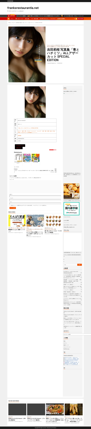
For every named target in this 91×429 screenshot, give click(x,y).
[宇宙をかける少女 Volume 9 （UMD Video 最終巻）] (17, 409)
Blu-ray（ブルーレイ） (44, 18)
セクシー (19, 131)
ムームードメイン (67, 216)
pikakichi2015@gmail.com (52, 63)
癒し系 (63, 46)
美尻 (66, 46)
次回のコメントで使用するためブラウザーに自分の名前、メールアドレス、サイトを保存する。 (29, 205)
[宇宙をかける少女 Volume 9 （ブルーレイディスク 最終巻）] (36, 409)
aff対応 (19, 132)
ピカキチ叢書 (66, 220)
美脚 (68, 46)
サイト (10, 201)
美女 (65, 46)
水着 (61, 46)
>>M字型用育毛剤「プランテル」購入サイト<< (72, 252)
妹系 (58, 46)
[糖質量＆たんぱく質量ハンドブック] (17, 220)
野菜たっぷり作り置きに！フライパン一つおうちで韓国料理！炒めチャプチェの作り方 (55, 420)
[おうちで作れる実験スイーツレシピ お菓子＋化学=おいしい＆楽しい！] (35, 220)
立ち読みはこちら (20, 145)
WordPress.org (66, 348)
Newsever (49, 427)
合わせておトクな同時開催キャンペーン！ (52, 46)
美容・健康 (27, 18)
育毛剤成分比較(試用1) (68, 272)
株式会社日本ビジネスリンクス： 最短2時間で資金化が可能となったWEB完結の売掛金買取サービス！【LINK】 (72, 303)
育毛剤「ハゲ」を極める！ (69, 284)
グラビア (28, 131)
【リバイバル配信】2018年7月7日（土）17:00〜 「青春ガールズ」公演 (45, 170)
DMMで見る (18, 147)
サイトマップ (53, 18)
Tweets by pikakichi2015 (68, 355)
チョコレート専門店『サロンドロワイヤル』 (72, 200)
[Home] (8, 19)
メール (11, 198)
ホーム (12, 18)
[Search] (74, 19)
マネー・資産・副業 (34, 18)
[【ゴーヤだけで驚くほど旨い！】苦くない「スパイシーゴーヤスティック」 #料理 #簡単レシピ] (74, 409)
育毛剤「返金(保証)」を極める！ (70, 291)
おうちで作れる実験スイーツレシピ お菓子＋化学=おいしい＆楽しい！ (35, 233)
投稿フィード (66, 345)
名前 (10, 194)
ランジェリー (33, 131)
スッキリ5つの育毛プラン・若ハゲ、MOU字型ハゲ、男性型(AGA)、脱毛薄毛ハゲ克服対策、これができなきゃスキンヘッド (73, 276)
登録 (64, 341)
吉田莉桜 (19, 135)
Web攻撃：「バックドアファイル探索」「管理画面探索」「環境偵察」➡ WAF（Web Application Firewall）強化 (72, 281)
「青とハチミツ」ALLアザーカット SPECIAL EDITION (28, 128)
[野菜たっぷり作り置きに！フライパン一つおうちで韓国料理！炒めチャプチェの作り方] (55, 409)
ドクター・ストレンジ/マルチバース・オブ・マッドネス (24, 170)
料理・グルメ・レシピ (19, 18)
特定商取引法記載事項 (61, 18)
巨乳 (59, 46)
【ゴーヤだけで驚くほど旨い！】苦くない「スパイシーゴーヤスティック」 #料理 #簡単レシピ (72, 323)
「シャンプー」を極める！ (69, 289)
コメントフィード (67, 347)
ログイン (65, 343)
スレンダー (39, 131)
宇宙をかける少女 (10, 416)
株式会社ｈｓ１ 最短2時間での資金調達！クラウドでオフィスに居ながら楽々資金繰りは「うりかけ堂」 (72, 295)
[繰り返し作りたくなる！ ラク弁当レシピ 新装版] (53, 220)
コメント (11, 179)
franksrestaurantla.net (23, 8)
